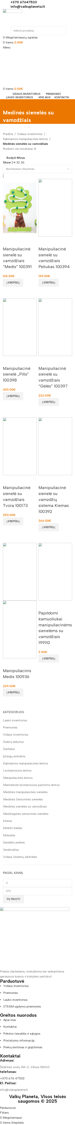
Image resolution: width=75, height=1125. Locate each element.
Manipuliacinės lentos (18, 778)
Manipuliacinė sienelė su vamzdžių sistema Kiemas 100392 (53, 499)
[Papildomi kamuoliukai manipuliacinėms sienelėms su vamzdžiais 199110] (55, 571)
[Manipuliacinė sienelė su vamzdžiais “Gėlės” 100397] (55, 327)
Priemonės (10, 727)
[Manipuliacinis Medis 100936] (20, 571)
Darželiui (9, 749)
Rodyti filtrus (16, 158)
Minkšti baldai (12, 828)
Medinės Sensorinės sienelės (23, 799)
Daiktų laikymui (13, 742)
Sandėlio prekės (14, 842)
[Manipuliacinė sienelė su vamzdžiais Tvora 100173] (20, 446)
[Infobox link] (37, 2)
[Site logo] (12, 17)
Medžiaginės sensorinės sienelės (25, 814)
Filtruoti (13, 899)
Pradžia (8, 134)
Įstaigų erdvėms (14, 756)
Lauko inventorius (15, 720)
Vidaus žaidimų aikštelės (20, 857)
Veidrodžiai (11, 850)
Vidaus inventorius (15, 734)
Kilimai (7, 821)
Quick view (7, 291)
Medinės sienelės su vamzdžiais (25, 806)
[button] (13, 283)
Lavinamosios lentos (17, 770)
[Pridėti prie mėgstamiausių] (7, 241)
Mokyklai (9, 835)
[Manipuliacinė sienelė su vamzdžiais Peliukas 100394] (55, 207)
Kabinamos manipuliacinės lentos (25, 763)
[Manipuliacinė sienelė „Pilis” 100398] (20, 327)
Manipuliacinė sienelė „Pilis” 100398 (16, 374)
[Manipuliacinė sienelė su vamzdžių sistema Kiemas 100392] (55, 446)
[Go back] (7, 104)
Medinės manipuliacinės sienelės (25, 792)
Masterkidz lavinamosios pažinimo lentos (31, 785)
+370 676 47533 (12, 1078)
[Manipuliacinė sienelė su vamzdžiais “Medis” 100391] (20, 207)
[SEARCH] (60, 30)
